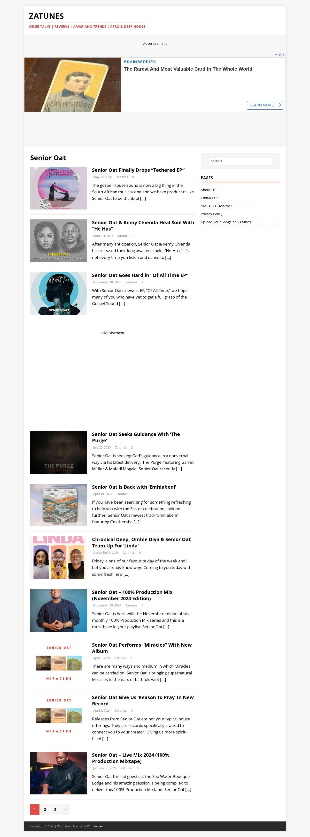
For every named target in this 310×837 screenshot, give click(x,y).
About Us (208, 189)
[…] (143, 198)
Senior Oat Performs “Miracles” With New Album (142, 648)
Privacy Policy (211, 214)
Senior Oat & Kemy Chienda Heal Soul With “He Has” (143, 225)
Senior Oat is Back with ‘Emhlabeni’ (134, 487)
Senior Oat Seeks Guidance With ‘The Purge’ (136, 437)
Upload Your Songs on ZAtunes (226, 222)
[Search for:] (240, 161)
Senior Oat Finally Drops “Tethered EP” (138, 170)
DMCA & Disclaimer (216, 206)
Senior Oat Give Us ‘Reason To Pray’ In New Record (143, 700)
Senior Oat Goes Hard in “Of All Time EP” (140, 275)
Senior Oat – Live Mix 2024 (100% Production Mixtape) (130, 758)
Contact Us (209, 197)
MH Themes (95, 826)
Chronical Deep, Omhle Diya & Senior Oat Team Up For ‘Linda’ (141, 542)
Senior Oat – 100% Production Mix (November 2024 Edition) (132, 595)
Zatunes (122, 177)
